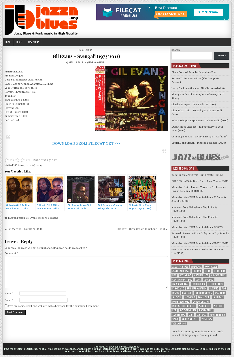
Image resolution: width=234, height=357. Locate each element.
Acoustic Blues (180, 266)
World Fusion (179, 323)
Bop (174, 275)
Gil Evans (31, 217)
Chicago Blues (218, 275)
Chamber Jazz (201, 275)
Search (175, 50)
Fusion (21, 217)
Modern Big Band (48, 217)
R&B (174, 310)
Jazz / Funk (33, 42)
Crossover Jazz (180, 284)
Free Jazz (214, 288)
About (136, 347)
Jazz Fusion (204, 297)
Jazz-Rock (190, 297)
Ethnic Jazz (178, 288)
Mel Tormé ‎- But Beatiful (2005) (204, 175)
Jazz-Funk (220, 293)
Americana (196, 266)
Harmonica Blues (203, 293)
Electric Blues (215, 284)
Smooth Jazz (178, 314)
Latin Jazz (218, 297)
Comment (11, 253)
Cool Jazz (209, 279)
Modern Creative (201, 301)
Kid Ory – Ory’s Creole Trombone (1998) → (142, 229)
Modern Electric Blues (183, 306)
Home (8, 42)
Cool (198, 279)
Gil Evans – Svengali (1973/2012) (86, 56)
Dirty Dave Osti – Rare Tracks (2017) (207, 181)
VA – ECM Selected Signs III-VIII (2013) (206, 243)
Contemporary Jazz (182, 279)
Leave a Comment (96, 62)
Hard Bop (187, 293)
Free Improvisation (196, 288)
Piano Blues (204, 306)
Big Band (197, 271)
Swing (175, 319)
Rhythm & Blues (188, 310)
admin (175, 207)
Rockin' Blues (206, 310)
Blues (19, 42)
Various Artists (190, 319)
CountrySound (208, 335)
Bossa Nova (185, 275)
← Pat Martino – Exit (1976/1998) (24, 229)
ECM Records (198, 284)
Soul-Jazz (202, 314)
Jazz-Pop (176, 297)
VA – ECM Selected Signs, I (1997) (203, 227)
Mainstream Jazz (180, 301)
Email (9, 300)
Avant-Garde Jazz (181, 271)
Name (9, 293)
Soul (191, 314)
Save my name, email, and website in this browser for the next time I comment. (53, 306)
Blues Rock (219, 271)
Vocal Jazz (206, 319)
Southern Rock (217, 314)
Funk (224, 288)
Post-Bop (218, 306)
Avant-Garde (211, 266)
